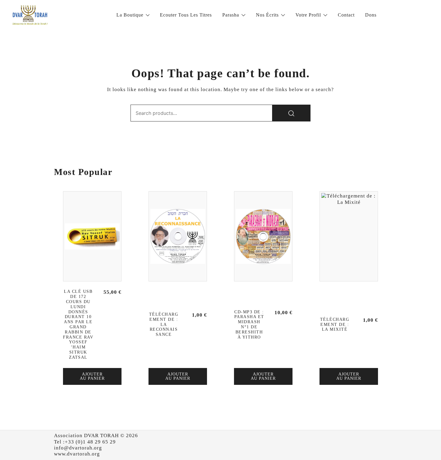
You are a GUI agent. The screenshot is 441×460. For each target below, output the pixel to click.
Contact (346, 14)
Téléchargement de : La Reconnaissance (163, 324)
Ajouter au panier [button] (92, 376)
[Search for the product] (291, 113)
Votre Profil (308, 14)
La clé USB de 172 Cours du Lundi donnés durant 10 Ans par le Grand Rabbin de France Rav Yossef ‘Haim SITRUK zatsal (78, 324)
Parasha (230, 14)
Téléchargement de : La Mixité (335, 324)
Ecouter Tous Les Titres (186, 14)
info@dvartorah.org (78, 448)
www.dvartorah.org (77, 454)
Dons (370, 14)
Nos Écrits (267, 14)
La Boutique (129, 14)
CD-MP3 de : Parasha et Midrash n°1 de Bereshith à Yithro (249, 324)
